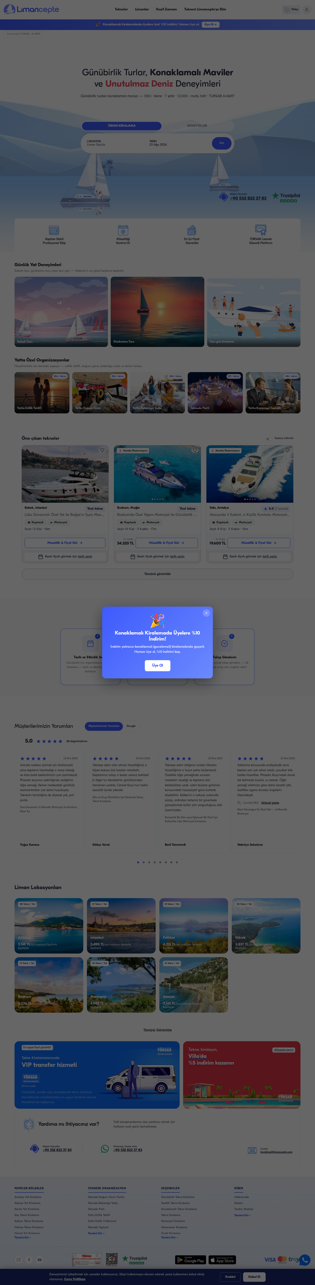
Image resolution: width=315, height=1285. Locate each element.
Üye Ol (157, 666)
